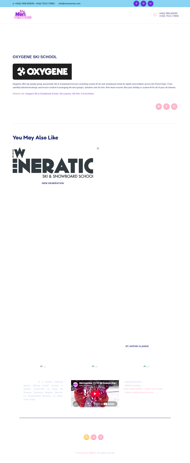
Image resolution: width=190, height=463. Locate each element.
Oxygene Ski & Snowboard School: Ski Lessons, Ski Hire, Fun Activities (59, 94)
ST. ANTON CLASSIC (137, 346)
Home (81, 39)
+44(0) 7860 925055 (24, 3)
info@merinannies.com (69, 3)
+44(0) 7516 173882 (45, 3)
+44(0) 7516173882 (153, 389)
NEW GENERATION (53, 183)
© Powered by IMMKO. (86, 453)
